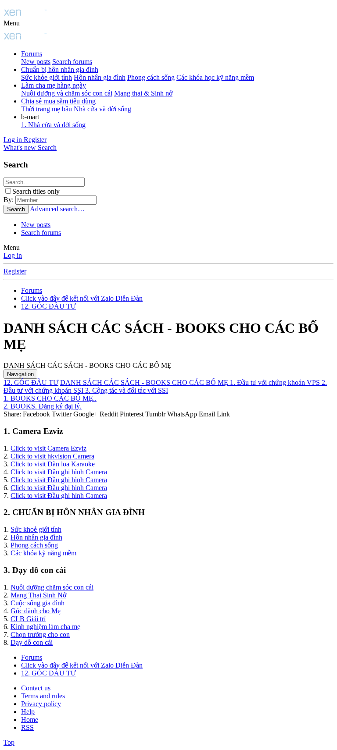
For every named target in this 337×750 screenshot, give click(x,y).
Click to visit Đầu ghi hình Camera (59, 472)
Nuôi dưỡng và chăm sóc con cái (66, 93)
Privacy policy (41, 703)
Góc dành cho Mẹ (36, 611)
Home (29, 719)
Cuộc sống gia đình (38, 603)
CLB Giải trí (28, 618)
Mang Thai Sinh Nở (38, 595)
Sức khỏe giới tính (46, 77)
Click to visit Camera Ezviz (48, 448)
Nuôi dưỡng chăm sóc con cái (52, 587)
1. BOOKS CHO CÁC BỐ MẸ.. (50, 398)
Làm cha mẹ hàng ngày (53, 85)
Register (15, 271)
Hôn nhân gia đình (99, 77)
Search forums (72, 61)
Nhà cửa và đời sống (102, 109)
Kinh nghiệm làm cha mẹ (45, 626)
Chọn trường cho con (40, 634)
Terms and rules (43, 696)
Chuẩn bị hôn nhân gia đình (59, 69)
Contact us (35, 688)
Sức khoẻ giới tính (36, 529)
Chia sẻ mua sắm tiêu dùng (58, 101)
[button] (12, 23)
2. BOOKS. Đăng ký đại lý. (43, 406)
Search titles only (36, 191)
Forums (31, 53)
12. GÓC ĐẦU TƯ (31, 382)
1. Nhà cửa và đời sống (53, 124)
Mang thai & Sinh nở (143, 93)
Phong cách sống (151, 77)
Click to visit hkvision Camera (52, 456)
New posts (35, 61)
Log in (13, 255)
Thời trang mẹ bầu (46, 109)
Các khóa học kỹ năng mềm (215, 77)
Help (28, 711)
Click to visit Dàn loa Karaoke (53, 464)
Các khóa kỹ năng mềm (43, 553)
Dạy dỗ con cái (32, 642)
